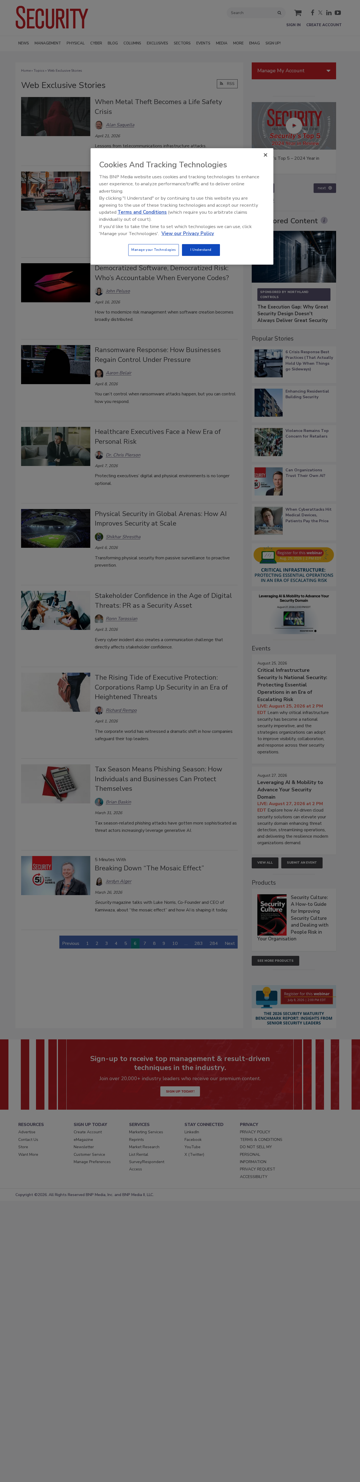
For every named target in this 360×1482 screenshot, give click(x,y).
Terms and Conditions (142, 212)
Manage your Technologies (153, 249)
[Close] (265, 155)
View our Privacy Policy (187, 233)
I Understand (201, 249)
